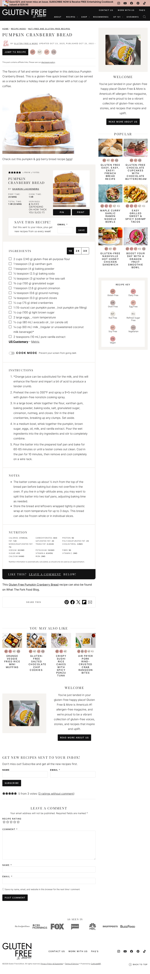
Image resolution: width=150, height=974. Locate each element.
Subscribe (12, 783)
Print (81, 212)
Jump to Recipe (15, 52)
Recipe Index (18, 29)
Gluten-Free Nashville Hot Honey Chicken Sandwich (110, 259)
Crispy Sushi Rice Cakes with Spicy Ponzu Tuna (61, 665)
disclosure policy (48, 62)
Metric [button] (35, 341)
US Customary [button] (18, 341)
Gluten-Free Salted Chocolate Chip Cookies (37, 662)
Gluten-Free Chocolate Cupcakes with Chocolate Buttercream (136, 171)
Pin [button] (62, 212)
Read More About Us (74, 737)
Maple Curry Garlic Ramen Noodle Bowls (110, 216)
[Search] (144, 17)
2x (78, 250)
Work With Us (126, 10)
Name (6, 770)
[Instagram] (118, 3)
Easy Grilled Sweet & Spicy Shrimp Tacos (135, 216)
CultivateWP (96, 964)
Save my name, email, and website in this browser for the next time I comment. (42, 889)
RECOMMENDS (101, 17)
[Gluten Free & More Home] (24, 13)
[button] (9, 172)
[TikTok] (144, 3)
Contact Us (106, 10)
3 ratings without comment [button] (56, 793)
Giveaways (133, 17)
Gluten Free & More (26, 43)
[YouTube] (125, 3)
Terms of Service (72, 964)
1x (70, 250)
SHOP (84, 17)
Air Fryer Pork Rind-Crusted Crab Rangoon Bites (85, 664)
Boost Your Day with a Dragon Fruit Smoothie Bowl (135, 260)
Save (81, 230)
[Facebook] (131, 3)
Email (63, 224)
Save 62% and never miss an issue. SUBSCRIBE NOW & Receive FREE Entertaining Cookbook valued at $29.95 (61, 3)
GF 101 (117, 17)
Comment (10, 829)
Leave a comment (45, 574)
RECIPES (70, 17)
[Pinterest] (138, 3)
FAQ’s (142, 10)
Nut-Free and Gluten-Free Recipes (49, 29)
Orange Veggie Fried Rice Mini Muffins (12, 661)
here (69, 159)
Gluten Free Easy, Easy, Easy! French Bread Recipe (110, 171)
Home (5, 29)
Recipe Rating (11, 819)
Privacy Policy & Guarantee (52, 964)
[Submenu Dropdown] (77, 17)
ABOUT (58, 17)
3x (85, 250)
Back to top (140, 964)
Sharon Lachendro (25, 189)
